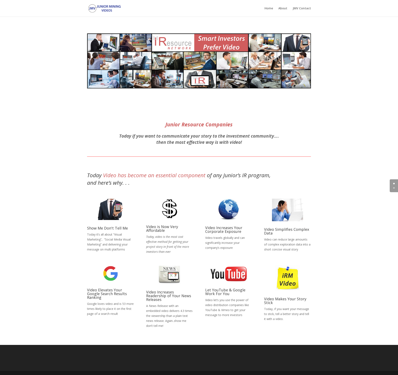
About (282, 8)
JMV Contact (302, 8)
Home (269, 8)
